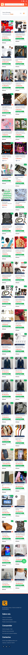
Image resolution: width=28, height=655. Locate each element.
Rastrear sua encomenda (8, 631)
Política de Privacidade (7, 619)
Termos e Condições (7, 617)
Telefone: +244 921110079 (8, 642)
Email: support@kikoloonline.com (9, 640)
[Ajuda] (21, 1)
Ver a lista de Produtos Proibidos (9, 633)
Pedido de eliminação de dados (9, 621)
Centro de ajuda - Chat (7, 629)
